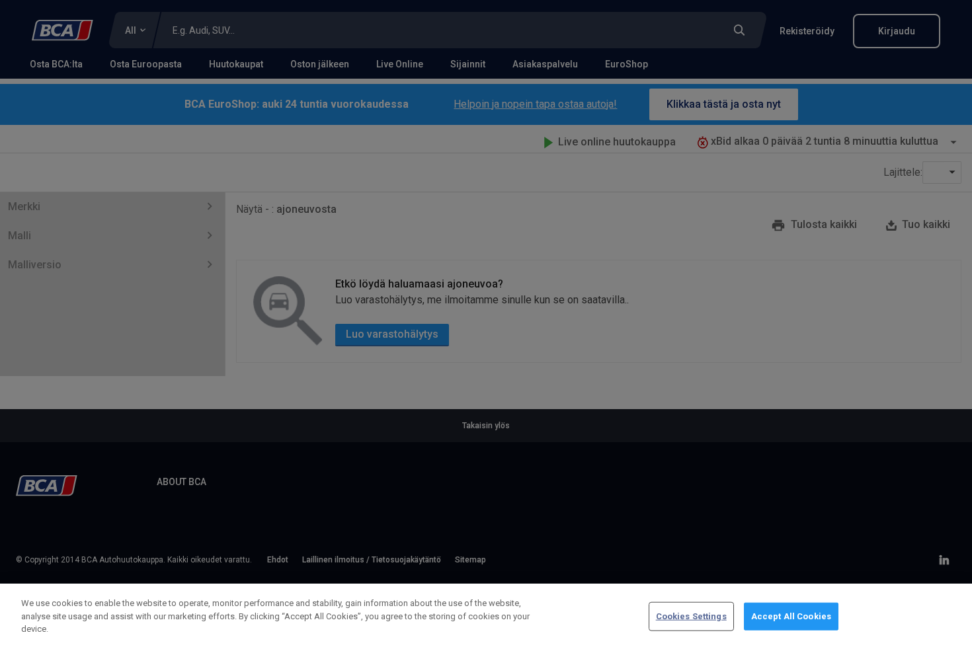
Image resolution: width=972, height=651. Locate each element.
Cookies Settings (691, 616)
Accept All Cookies (791, 616)
